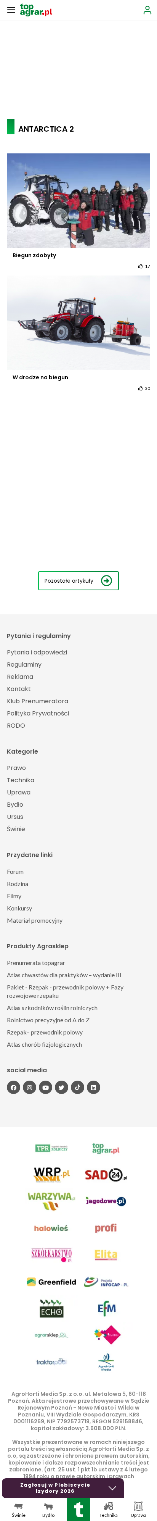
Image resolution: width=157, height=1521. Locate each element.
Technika (20, 780)
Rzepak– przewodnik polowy (45, 1032)
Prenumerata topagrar (36, 962)
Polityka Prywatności (38, 713)
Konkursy (19, 908)
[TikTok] (77, 1087)
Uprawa (18, 792)
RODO (16, 725)
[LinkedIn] (93, 1087)
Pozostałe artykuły (69, 581)
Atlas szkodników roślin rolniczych (52, 1007)
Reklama (20, 676)
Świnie (16, 829)
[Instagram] (29, 1087)
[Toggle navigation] (11, 9)
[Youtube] (45, 1087)
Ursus (15, 816)
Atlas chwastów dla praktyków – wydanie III (64, 974)
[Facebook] (13, 1087)
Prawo (16, 768)
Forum (15, 871)
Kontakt (19, 689)
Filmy (14, 895)
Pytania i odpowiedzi (37, 652)
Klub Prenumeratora (37, 701)
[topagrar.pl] (36, 9)
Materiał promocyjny (34, 920)
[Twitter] (61, 1087)
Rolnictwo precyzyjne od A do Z (48, 1019)
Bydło (15, 804)
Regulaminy (24, 664)
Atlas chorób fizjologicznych (44, 1044)
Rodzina (17, 883)
